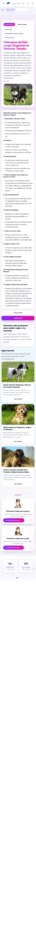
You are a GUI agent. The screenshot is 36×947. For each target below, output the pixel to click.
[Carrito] (33, 3)
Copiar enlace (18, 318)
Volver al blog (22, 24)
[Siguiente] (33, 566)
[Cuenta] (28, 3)
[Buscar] (23, 3)
